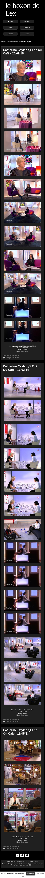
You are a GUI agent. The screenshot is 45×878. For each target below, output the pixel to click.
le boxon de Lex (21, 861)
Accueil (10, 21)
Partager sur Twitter (12, 358)
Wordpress (22, 864)
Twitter (27, 34)
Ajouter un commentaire (11, 356)
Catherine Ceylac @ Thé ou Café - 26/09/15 (22, 51)
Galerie (27, 21)
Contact (10, 34)
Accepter (30, 874)
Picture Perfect (19, 866)
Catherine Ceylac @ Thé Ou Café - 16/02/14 (20, 368)
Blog (10, 28)
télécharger (24, 351)
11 (22, 855)
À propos (27, 28)
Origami (28, 866)
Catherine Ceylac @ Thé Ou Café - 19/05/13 (20, 731)
